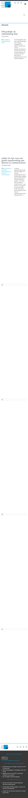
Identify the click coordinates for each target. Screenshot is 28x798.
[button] (24, 14)
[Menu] (25, 4)
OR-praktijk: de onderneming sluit (9, 32)
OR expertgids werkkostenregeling (11, 776)
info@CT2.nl (4, 757)
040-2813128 (4, 759)
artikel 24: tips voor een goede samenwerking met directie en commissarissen (13, 160)
